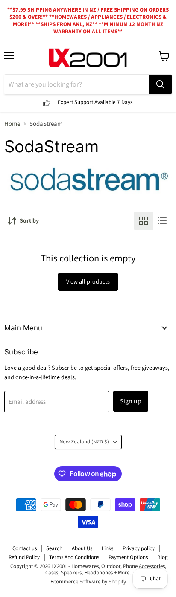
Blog (162, 557)
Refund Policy (24, 557)
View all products (88, 282)
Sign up (130, 401)
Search (54, 548)
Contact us (24, 548)
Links (107, 548)
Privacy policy (139, 548)
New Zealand (84, 442)
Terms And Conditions (74, 557)
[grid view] (143, 221)
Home (12, 124)
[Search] (160, 84)
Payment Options (128, 557)
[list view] (162, 221)
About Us (82, 548)
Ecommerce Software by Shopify (88, 581)
